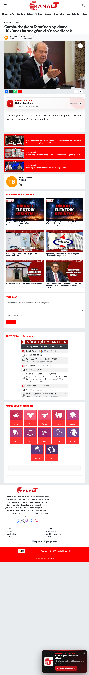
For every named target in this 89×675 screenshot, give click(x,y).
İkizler (58, 424)
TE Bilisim (23, 180)
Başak (16, 441)
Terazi (30, 441)
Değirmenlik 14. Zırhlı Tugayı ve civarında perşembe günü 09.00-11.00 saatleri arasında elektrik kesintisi (23, 224)
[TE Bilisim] (11, 182)
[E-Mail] (21, 185)
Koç (30, 424)
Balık (51, 459)
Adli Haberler (73, 14)
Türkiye (38, 14)
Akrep (44, 441)
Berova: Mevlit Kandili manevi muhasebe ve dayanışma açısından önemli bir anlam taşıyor (63, 285)
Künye (48, 537)
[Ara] (83, 5)
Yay (58, 441)
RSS (22, 551)
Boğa (44, 424)
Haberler (8, 22)
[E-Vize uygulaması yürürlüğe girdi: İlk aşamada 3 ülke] (25, 241)
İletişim (9, 537)
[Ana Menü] (5, 6)
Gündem (20, 14)
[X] (23, 521)
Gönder (11, 322)
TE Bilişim (50, 558)
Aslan (72, 424)
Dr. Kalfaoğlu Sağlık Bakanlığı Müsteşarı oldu (24, 283)
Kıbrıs (30, 14)
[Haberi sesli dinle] (10, 103)
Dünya (48, 14)
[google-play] (50, 542)
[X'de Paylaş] (11, 91)
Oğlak (73, 441)
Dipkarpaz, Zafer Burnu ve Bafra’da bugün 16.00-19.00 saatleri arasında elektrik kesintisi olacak (63, 224)
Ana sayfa (9, 14)
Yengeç (16, 424)
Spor (85, 14)
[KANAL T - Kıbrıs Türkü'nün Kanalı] (44, 5)
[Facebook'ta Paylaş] (6, 91)
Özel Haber (59, 14)
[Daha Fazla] (20, 91)
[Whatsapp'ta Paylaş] (15, 91)
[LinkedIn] (31, 521)
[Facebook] (19, 521)
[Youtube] (36, 521)
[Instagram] (27, 521)
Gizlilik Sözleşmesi (53, 534)
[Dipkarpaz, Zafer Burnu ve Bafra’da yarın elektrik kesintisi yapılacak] (64, 241)
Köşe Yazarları (51, 531)
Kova (37, 459)
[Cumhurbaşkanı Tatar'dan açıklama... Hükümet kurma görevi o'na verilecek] (44, 65)
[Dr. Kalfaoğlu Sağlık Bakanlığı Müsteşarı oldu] (25, 271)
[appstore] (37, 542)
